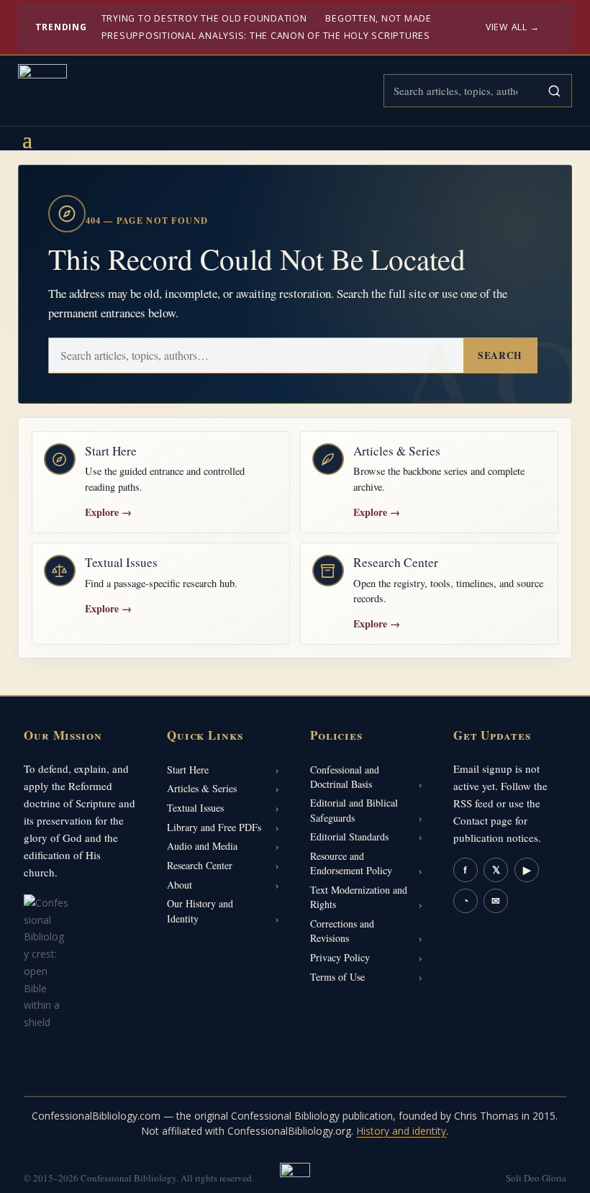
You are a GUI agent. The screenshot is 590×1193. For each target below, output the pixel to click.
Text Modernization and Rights (358, 897)
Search (500, 355)
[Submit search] (554, 90)
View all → (513, 27)
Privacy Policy (340, 957)
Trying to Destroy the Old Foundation (204, 18)
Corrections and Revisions (342, 931)
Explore (108, 512)
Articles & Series (202, 788)
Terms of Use (337, 977)
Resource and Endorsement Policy (351, 863)
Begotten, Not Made (378, 18)
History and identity (401, 1131)
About (179, 885)
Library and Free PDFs (214, 827)
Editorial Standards (349, 836)
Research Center (199, 865)
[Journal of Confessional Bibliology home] (42, 88)
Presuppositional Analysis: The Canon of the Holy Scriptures (265, 36)
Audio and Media (202, 846)
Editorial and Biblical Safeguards (354, 810)
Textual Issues (195, 808)
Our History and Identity (200, 911)
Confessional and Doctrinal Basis (344, 777)
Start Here (188, 769)
